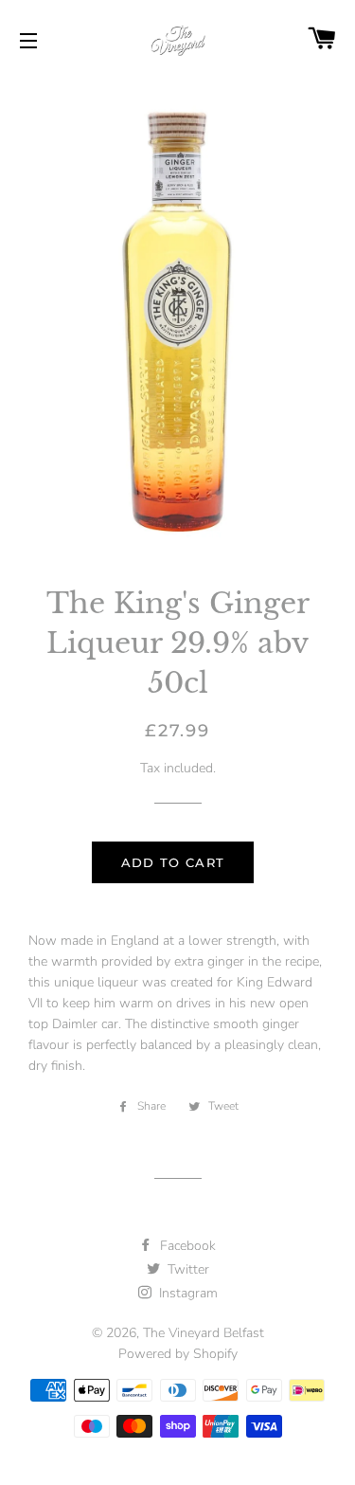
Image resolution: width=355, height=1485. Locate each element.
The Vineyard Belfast (203, 1333)
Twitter (186, 1269)
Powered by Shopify (178, 1354)
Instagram (186, 1293)
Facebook (186, 1246)
